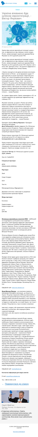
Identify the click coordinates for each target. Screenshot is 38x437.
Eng (30, 3)
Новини (18, 9)
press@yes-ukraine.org (13, 376)
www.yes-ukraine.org (18, 287)
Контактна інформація (19, 431)
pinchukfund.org (16, 369)
